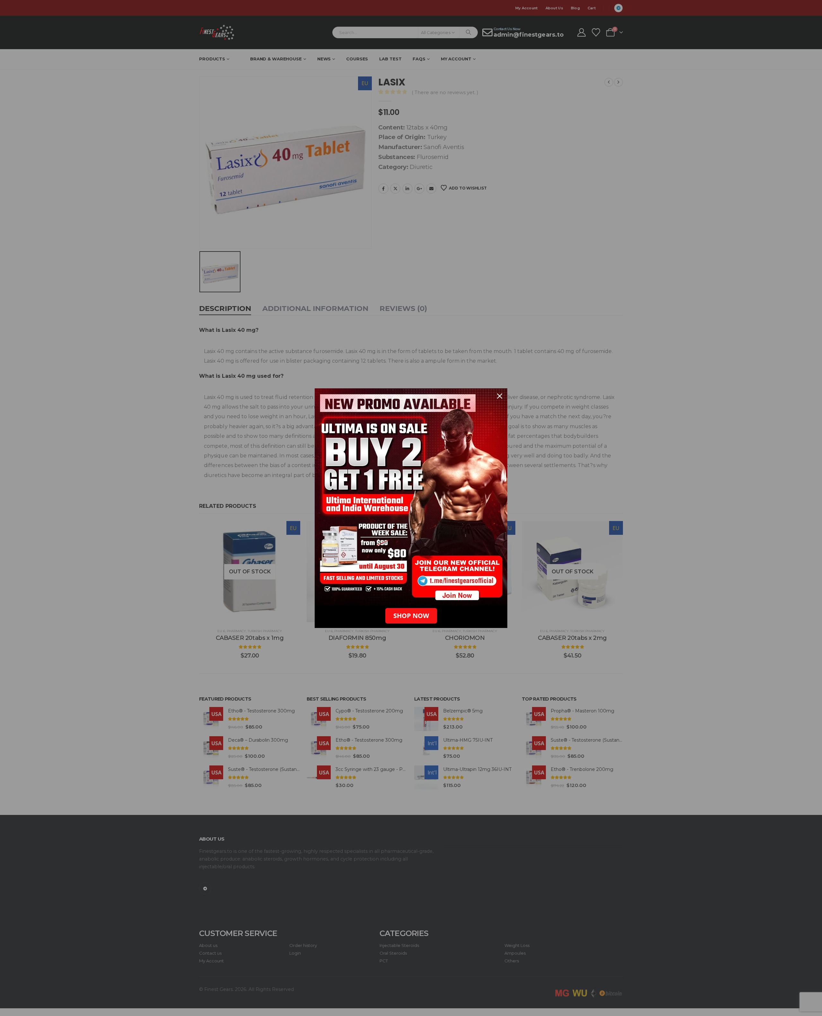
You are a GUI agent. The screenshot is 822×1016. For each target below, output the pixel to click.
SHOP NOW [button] (411, 615)
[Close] (499, 396)
